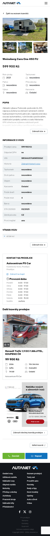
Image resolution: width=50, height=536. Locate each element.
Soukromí (25, 526)
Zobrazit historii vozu (30, 164)
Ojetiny (30, 496)
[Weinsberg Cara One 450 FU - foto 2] (10, 47)
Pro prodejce (25, 518)
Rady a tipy (32, 488)
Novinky (30, 485)
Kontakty (25, 523)
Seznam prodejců (34, 474)
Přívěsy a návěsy (10, 492)
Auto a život (32, 499)
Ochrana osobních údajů (25, 529)
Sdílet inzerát (37, 445)
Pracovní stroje (9, 499)
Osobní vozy (8, 474)
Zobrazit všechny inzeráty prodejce (28, 433)
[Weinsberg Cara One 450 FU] (25, 29)
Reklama (25, 520)
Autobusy (7, 496)
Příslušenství (8, 507)
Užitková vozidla (10, 477)
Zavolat (15, 456)
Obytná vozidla (9, 485)
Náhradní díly (8, 503)
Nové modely (32, 492)
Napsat (38, 456)
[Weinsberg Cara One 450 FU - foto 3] (25, 47)
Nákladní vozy (9, 481)
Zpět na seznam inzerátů (17, 13)
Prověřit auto (32, 481)
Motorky (6, 488)
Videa (29, 503)
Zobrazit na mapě (17, 274)
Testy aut (31, 477)
